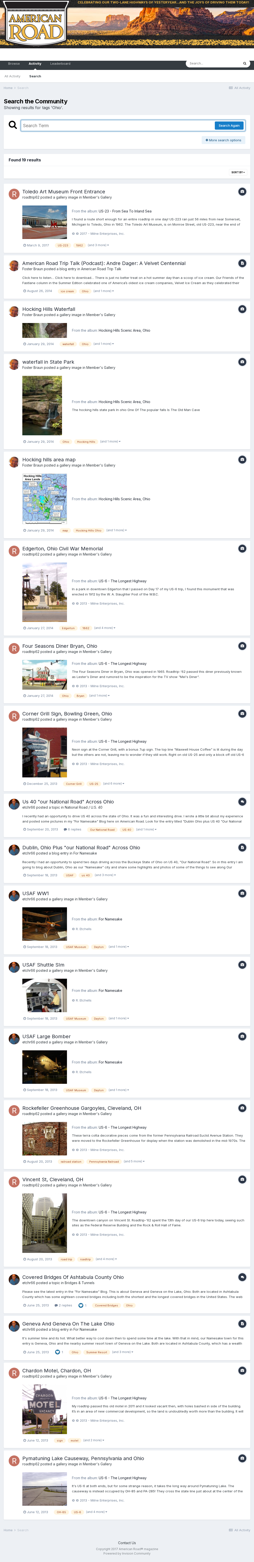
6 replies (74, 829)
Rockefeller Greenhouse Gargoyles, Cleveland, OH (81, 1108)
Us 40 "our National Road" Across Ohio (68, 802)
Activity (35, 63)
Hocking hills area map (49, 460)
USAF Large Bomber (46, 1036)
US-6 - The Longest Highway (123, 581)
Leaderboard (60, 63)
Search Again (229, 125)
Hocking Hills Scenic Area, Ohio (124, 330)
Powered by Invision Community (127, 1553)
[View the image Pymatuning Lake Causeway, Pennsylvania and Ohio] (44, 1489)
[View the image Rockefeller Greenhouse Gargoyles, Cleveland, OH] (44, 1138)
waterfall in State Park (48, 362)
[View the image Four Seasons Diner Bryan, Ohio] (44, 675)
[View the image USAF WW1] (44, 924)
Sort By (237, 172)
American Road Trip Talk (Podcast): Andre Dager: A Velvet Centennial (104, 263)
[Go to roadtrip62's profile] (14, 194)
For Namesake (85, 853)
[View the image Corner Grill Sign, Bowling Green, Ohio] (44, 752)
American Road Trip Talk (101, 269)
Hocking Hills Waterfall (48, 309)
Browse (14, 63)
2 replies (65, 1305)
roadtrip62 (30, 197)
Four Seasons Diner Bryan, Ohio (59, 646)
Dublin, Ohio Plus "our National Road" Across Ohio (81, 848)
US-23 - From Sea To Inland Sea (125, 211)
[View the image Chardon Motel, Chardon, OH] (44, 1409)
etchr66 (28, 807)
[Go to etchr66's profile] (14, 804)
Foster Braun (32, 269)
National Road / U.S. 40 (83, 807)
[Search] (244, 63)
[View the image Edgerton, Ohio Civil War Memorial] (44, 592)
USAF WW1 (35, 893)
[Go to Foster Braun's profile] (14, 265)
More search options (224, 140)
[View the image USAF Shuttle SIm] (44, 995)
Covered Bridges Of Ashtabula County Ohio (73, 1277)
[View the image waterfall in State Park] (42, 405)
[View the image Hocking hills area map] (44, 499)
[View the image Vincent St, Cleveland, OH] (44, 1223)
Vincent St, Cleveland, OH (52, 1179)
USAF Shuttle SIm (43, 965)
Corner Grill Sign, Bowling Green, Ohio (67, 714)
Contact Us (127, 1543)
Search (35, 76)
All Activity (12, 76)
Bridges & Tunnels (80, 1283)
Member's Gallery (97, 197)
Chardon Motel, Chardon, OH (56, 1371)
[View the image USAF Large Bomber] (44, 1067)
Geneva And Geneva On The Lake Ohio (68, 1324)
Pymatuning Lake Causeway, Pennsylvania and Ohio (83, 1458)
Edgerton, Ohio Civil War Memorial (62, 549)
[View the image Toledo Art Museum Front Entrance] (44, 222)
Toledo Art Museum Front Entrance (63, 192)
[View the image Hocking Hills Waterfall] (44, 330)
